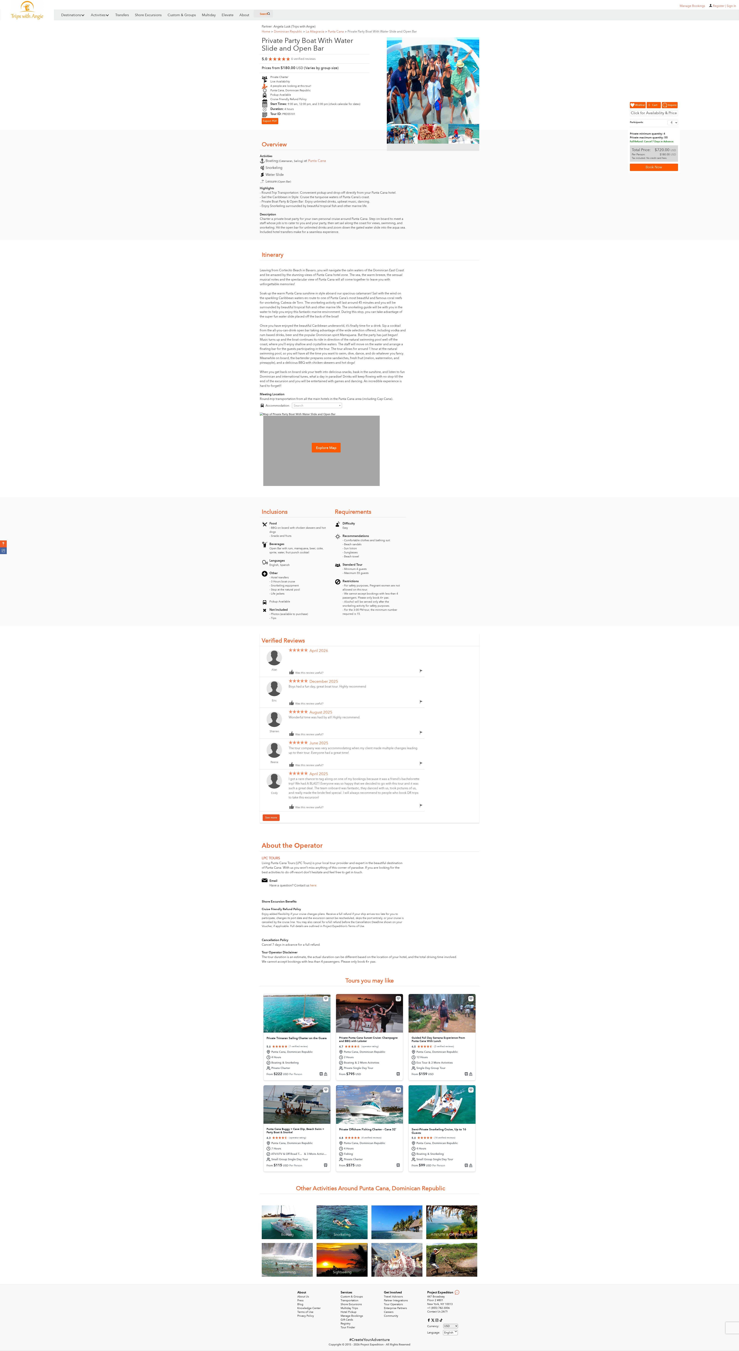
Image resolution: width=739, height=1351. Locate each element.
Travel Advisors (393, 1296)
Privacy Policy (305, 1316)
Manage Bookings (352, 1316)
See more (271, 817)
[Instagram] (437, 1319)
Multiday (209, 15)
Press (300, 1300)
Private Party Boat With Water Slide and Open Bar (382, 31)
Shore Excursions (148, 15)
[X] (433, 1319)
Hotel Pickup (348, 1312)
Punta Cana (337, 31)
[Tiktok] (440, 1319)
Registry (345, 1323)
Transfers (122, 15)
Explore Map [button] (326, 448)
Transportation (349, 1300)
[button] (3, 543)
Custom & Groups (182, 15)
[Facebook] (429, 1319)
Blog (300, 1304)
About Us (303, 1296)
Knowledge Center (309, 1308)
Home (267, 31)
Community (391, 1316)
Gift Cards (347, 1320)
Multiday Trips (349, 1308)
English (448, 1332)
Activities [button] (98, 15)
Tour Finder (348, 1327)
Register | (719, 6)
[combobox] (317, 405)
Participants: (637, 122)
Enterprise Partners (395, 1308)
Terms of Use (305, 1312)
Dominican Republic (289, 31)
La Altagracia (316, 31)
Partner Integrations (396, 1300)
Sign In (731, 6)
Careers (388, 1312)
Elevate (227, 15)
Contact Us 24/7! (437, 1311)
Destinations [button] (71, 15)
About (244, 15)
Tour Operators (393, 1304)
